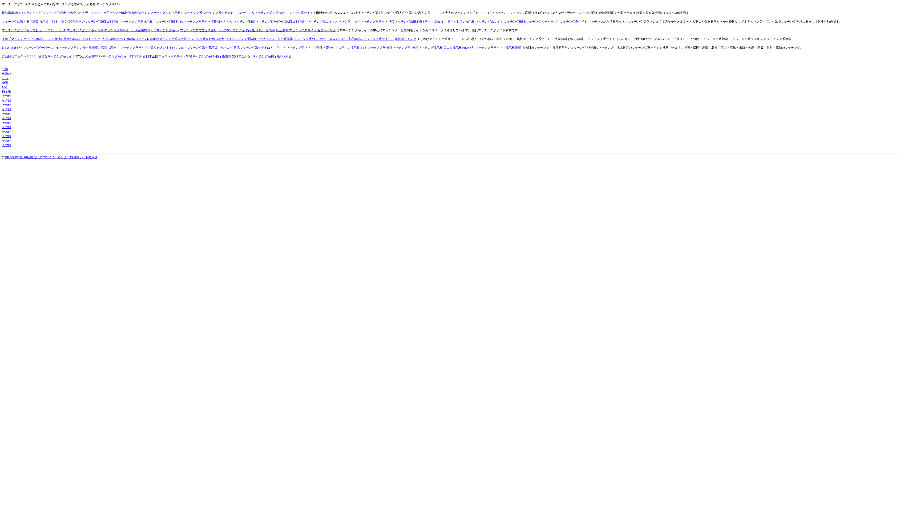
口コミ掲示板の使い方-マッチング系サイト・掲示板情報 (482, 47)
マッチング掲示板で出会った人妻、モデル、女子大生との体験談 (86, 13)
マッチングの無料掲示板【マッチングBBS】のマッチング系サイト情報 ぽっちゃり (176, 21)
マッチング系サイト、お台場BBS (127, 30)
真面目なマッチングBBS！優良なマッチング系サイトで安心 (43, 56)
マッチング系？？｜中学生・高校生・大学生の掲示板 (323, 47)
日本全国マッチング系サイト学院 (169, 56)
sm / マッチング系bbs (165, 30)
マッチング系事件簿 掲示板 (206, 39)
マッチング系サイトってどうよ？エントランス (34, 30)
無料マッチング (142, 13)
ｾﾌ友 (5, 87)
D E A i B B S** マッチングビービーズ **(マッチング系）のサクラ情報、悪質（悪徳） (60, 47)
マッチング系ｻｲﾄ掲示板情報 (212, 56)
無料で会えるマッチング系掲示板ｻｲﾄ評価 (261, 56)
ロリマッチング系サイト (371, 21)
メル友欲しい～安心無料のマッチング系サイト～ (360, 39)
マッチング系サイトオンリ (85, 30)
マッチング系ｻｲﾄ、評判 (310, 39)
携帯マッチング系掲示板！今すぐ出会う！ (417, 21)
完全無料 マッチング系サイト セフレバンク (306, 30)
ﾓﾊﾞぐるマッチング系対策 (261, 13)
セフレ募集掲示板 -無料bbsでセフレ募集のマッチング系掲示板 (144, 39)
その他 (6, 96)
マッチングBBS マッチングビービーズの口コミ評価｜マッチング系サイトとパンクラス (293, 21)
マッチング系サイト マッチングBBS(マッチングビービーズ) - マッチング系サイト (531, 21)
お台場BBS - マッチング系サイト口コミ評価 (115, 56)
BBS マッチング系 (372, 47)
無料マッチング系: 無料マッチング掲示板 (414, 47)
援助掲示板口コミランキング (22, 13)
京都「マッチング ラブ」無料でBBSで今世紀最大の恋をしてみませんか (51, 39)
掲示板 (6, 91)
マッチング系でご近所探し (198, 30)
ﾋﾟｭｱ (5, 78)
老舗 (5, 69)
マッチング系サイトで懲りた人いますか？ (149, 47)
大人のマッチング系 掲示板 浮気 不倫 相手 (246, 30)
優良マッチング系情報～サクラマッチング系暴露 (259, 39)
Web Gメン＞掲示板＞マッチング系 (178, 13)
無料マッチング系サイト (296, 13)
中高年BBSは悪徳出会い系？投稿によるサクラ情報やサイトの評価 (51, 157)
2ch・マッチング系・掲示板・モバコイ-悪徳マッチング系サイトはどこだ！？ (232, 47)
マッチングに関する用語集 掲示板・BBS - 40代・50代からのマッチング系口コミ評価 (60, 21)
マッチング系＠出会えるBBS (222, 13)
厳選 (5, 82)
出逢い (6, 73)
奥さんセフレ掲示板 (461, 21)
